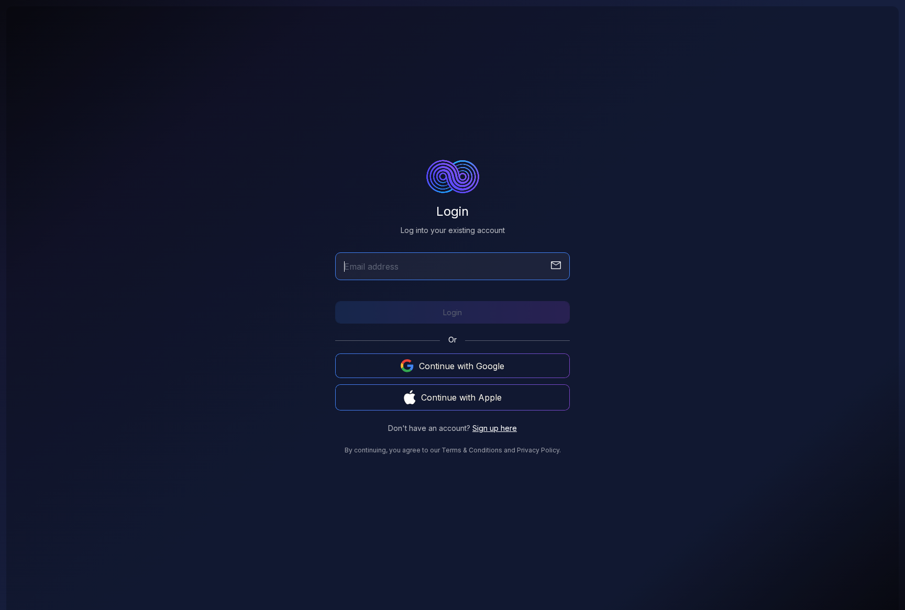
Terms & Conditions (472, 450)
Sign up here (494, 428)
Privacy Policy (538, 450)
